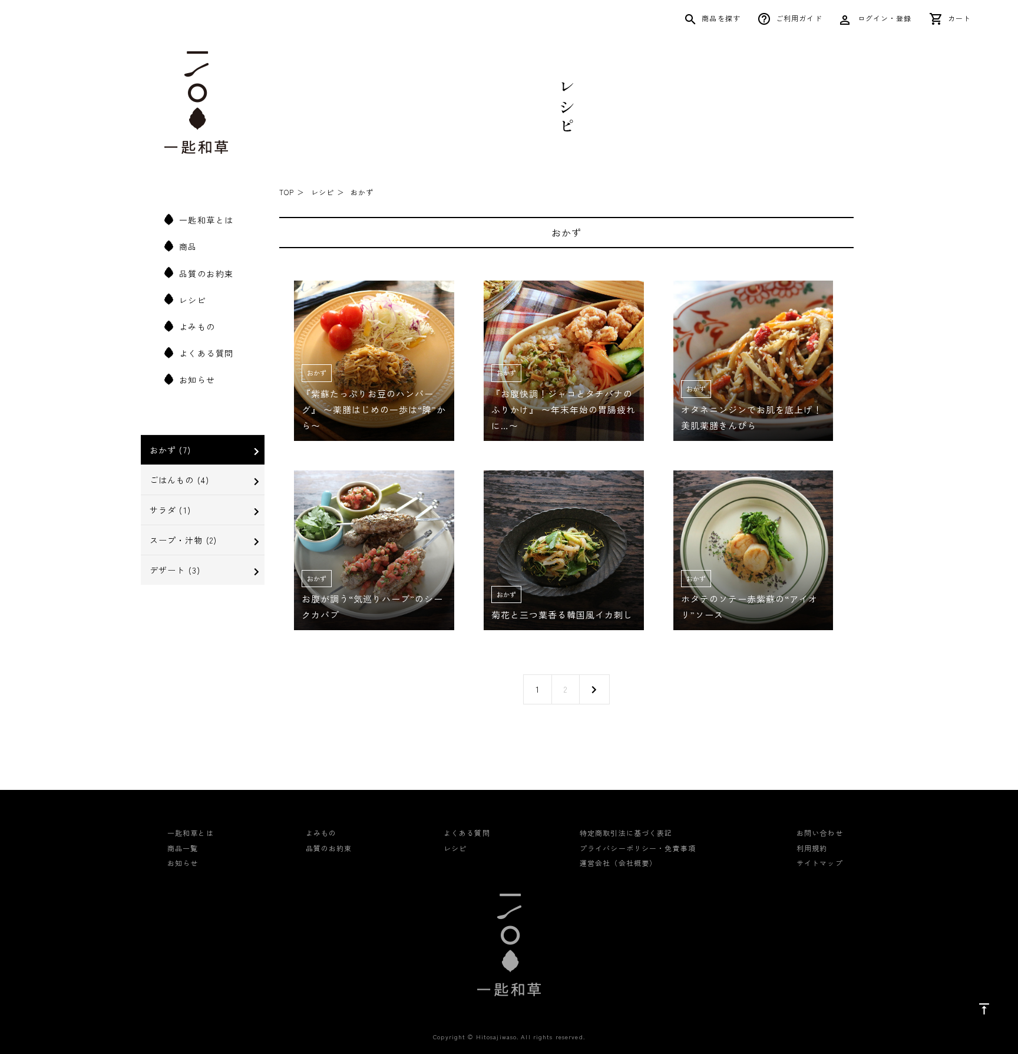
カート (959, 18)
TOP (286, 192)
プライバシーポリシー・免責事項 (638, 848)
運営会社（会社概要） (618, 863)
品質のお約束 (206, 273)
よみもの (197, 326)
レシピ (192, 300)
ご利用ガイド (799, 18)
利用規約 (811, 848)
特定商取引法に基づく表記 (626, 833)
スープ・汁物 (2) (183, 540)
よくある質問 (206, 353)
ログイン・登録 (883, 18)
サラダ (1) (170, 510)
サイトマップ (819, 863)
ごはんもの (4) (179, 480)
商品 (188, 246)
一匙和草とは (206, 220)
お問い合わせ (819, 833)
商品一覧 (182, 848)
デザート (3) (175, 570)
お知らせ (197, 380)
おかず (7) (170, 450)
